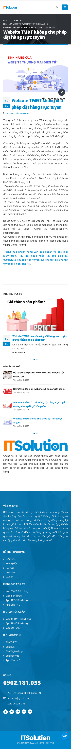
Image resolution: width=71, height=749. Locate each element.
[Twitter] (11, 711)
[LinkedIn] (30, 711)
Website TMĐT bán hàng (18, 113)
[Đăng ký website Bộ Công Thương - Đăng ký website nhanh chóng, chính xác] (10, 7)
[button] (34, 359)
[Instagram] (24, 711)
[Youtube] (18, 711)
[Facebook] (5, 711)
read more (18, 352)
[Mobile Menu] (65, 7)
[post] (7, 375)
